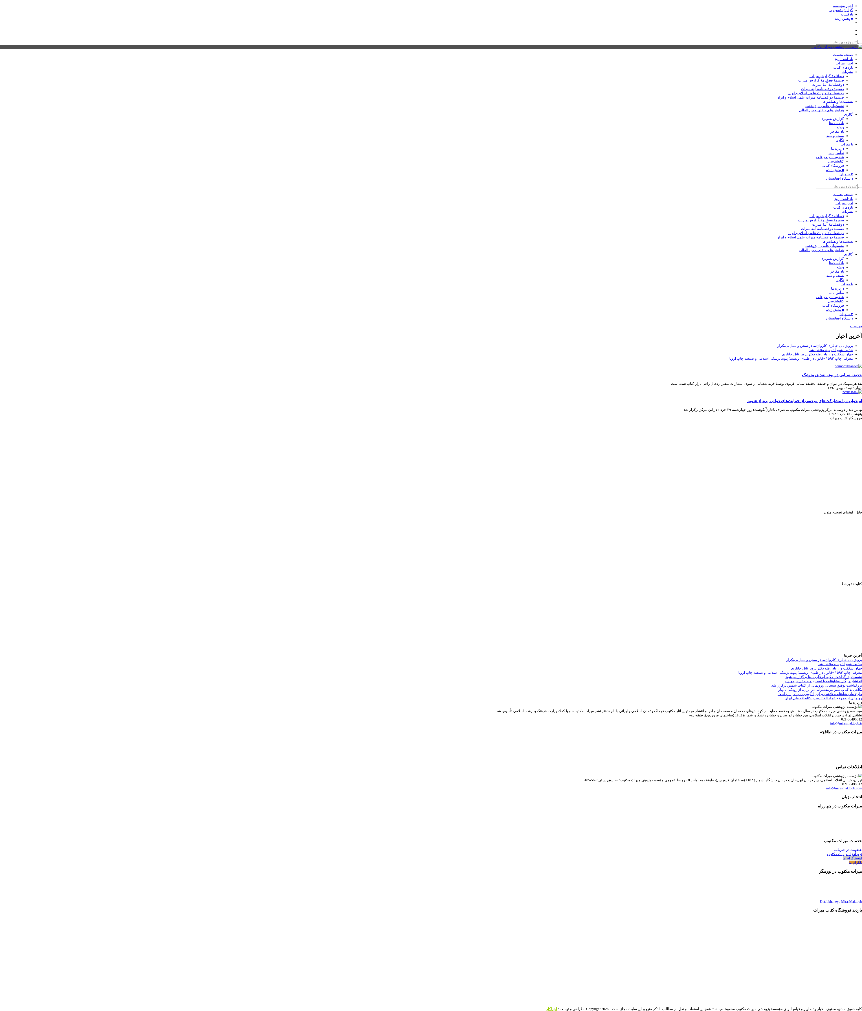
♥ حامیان (846, 174)
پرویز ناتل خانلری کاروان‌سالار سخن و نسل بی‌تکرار (815, 346)
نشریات (847, 72)
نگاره (840, 140)
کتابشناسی (836, 161)
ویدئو (840, 127)
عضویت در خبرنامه (830, 157)
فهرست (856, 326)
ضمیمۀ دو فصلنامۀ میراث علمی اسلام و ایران (810, 97)
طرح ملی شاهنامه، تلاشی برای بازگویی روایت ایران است (820, 694)
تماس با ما (836, 153)
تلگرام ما (855, 862)
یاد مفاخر (837, 131)
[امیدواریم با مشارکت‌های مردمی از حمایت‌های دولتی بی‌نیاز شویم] (851, 392)
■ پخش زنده (844, 18)
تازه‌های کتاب (843, 67)
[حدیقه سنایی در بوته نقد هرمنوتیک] (847, 366)
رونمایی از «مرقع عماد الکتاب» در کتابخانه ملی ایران (823, 698)
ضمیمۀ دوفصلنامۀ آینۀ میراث (822, 89)
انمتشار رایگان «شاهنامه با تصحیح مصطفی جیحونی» (823, 681)
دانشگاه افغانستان (839, 178)
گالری (848, 114)
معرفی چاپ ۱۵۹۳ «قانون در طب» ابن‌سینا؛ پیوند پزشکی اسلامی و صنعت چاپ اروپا (791, 358)
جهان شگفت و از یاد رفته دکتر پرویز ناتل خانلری (817, 354)
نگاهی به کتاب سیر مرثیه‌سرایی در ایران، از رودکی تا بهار (820, 690)
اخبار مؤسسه (843, 6)
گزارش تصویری (841, 10)
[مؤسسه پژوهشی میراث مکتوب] (836, 47)
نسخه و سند (835, 136)
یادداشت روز (843, 59)
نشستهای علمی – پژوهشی (824, 106)
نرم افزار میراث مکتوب (844, 854)
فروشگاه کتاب (833, 165)
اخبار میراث (844, 63)
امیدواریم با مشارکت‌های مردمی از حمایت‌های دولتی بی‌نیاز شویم (804, 400)
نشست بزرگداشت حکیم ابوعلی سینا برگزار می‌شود (823, 677)
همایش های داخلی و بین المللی (821, 110)
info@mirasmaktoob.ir (846, 723)
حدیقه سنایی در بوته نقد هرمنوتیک (832, 374)
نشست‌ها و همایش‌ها (837, 102)
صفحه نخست (843, 55)
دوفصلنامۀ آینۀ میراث (828, 84)
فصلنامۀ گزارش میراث (826, 76)
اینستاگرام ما (852, 858)
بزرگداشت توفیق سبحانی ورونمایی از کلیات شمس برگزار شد (816, 685)
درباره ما (837, 148)
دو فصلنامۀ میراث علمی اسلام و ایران (816, 93)
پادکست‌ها (836, 123)
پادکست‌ (847, 14)
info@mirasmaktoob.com (844, 788)
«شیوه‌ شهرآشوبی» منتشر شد (831, 350)
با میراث (847, 144)
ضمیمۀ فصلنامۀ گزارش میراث (821, 80)
